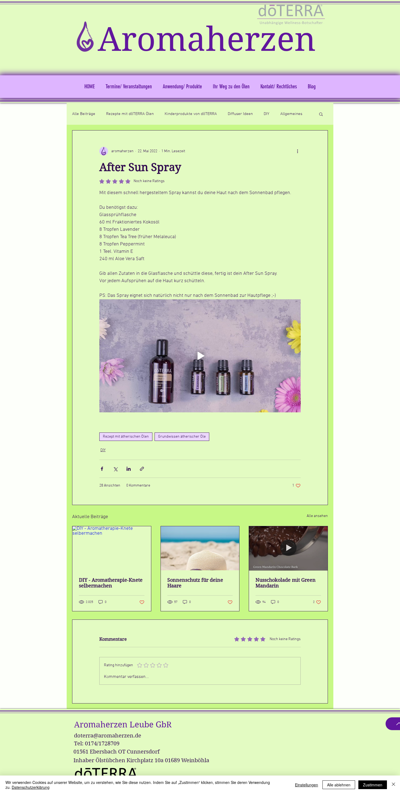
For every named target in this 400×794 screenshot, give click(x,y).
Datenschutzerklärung (31, 787)
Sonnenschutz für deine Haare (195, 583)
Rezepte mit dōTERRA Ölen (130, 113)
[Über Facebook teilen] (101, 468)
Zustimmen (372, 784)
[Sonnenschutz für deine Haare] (200, 548)
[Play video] (200, 355)
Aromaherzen (207, 39)
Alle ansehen (317, 516)
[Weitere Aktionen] (297, 151)
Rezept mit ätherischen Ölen (126, 436)
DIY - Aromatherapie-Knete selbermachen (111, 583)
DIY (266, 113)
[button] (321, 114)
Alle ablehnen (338, 784)
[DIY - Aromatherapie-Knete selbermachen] (111, 548)
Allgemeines (291, 113)
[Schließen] (393, 785)
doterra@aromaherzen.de (107, 736)
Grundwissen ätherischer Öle (182, 436)
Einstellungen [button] (306, 784)
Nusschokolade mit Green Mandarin (286, 583)
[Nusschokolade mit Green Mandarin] (288, 548)
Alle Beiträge (83, 113)
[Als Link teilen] (141, 468)
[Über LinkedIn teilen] (128, 468)
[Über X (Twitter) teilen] (115, 468)
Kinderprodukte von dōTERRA (191, 113)
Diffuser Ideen (240, 113)
